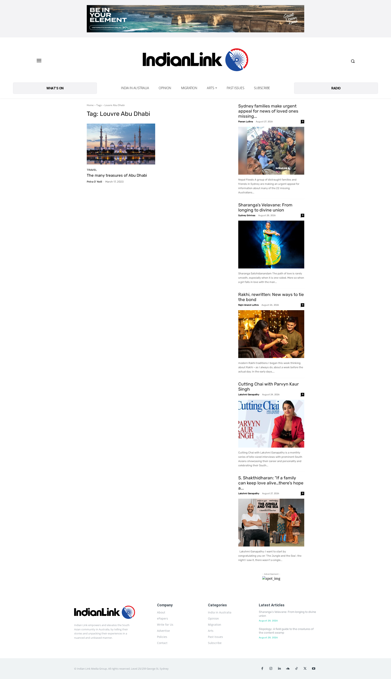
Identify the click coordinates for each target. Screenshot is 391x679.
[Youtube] (313, 668)
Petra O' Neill (94, 181)
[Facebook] (262, 668)
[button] (353, 61)
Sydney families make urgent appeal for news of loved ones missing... (268, 111)
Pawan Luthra (245, 121)
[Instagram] (271, 668)
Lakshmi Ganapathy (248, 394)
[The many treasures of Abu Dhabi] (121, 144)
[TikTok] (296, 668)
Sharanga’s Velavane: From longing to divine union (265, 207)
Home (90, 105)
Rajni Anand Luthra (248, 305)
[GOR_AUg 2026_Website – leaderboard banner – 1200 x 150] (195, 18)
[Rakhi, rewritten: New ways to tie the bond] (271, 334)
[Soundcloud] (288, 668)
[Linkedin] (279, 668)
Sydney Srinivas (246, 215)
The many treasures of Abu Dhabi (117, 175)
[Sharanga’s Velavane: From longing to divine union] (271, 244)
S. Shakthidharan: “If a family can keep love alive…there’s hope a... (270, 483)
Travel (92, 170)
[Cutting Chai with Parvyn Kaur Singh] (271, 424)
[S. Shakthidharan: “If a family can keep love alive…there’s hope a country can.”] (271, 522)
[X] (305, 668)
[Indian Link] (195, 61)
